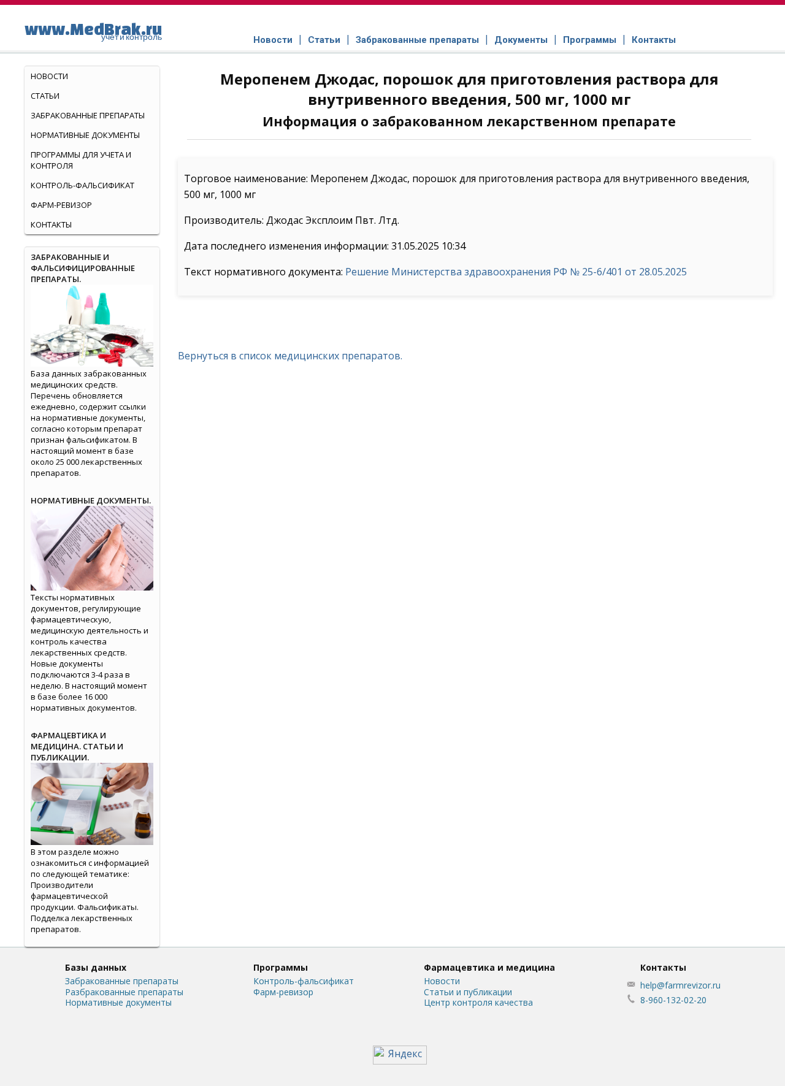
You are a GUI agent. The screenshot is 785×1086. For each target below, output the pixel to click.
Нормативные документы (85, 134)
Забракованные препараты (417, 39)
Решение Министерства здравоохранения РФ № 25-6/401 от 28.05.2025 (516, 271)
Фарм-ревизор (61, 204)
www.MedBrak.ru (93, 31)
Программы (589, 39)
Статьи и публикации (468, 992)
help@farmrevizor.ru (680, 985)
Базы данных (95, 967)
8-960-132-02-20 (673, 1000)
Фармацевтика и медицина (489, 967)
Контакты (654, 39)
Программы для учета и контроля (81, 160)
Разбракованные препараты (124, 992)
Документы (521, 39)
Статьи (324, 39)
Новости (273, 39)
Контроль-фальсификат (303, 981)
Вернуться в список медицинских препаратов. (290, 355)
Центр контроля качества (478, 1002)
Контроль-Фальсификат (82, 185)
